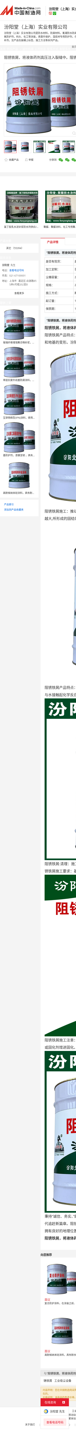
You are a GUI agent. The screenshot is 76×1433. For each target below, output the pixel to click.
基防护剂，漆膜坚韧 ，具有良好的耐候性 (25, 455)
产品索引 (9, 504)
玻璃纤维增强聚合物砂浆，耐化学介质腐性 (26, 342)
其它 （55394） (15, 248)
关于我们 (30, 1424)
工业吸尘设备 (62, 1380)
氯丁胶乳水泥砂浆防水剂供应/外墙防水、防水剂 (30, 227)
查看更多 (19, 293)
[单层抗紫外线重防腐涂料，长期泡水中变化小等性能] (19, 362)
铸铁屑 (48, 1380)
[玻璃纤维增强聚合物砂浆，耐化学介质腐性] (19, 324)
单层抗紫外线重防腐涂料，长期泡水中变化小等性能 (31, 380)
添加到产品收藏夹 (14, 509)
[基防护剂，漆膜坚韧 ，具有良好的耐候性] (19, 437)
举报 (31, 160)
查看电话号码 (16, 270)
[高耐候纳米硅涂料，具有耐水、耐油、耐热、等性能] (19, 474)
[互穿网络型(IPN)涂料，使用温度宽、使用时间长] (19, 399)
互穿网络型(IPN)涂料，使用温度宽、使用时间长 (29, 417)
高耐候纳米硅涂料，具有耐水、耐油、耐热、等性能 (31, 493)
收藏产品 (13, 160)
